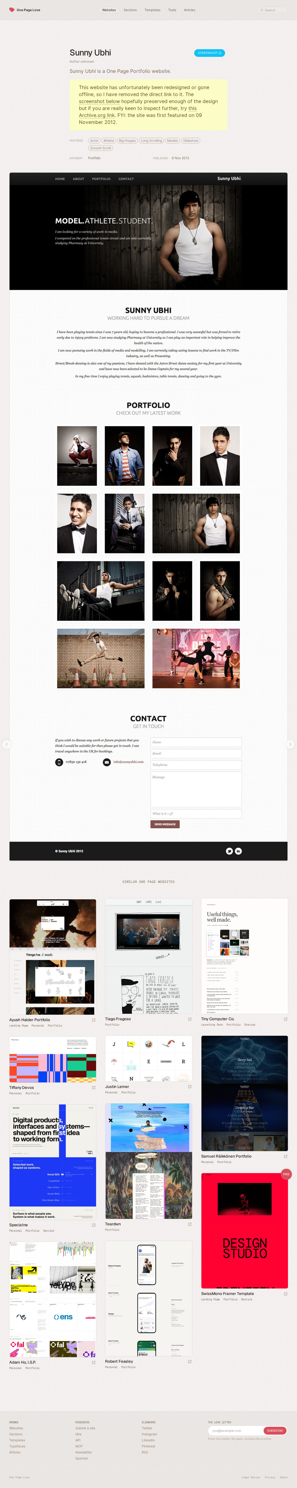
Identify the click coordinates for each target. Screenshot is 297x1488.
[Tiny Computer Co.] (244, 956)
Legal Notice (251, 1477)
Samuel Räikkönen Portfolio (226, 1156)
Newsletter (83, 1452)
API (78, 1440)
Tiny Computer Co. (218, 1018)
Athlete (108, 140)
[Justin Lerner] (148, 1059)
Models (172, 140)
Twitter (147, 1428)
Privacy (270, 1477)
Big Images (127, 140)
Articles (14, 1452)
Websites (16, 1428)
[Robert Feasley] (148, 1299)
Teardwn (113, 1224)
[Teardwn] (148, 1161)
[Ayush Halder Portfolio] (52, 957)
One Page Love (28, 10)
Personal (38, 1025)
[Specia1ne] (52, 1162)
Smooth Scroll (100, 148)
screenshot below (99, 101)
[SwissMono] (244, 1231)
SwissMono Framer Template (227, 1293)
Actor (94, 140)
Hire (78, 1434)
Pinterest (148, 1446)
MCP (79, 1446)
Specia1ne (18, 1224)
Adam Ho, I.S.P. (22, 1362)
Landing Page (18, 1025)
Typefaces (17, 1446)
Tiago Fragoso (118, 1018)
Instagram (149, 1434)
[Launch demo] (286, 1294)
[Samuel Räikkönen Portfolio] (244, 1094)
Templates (17, 1440)
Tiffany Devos (21, 1087)
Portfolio (94, 158)
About (284, 1477)
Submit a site (85, 1428)
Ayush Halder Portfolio (29, 1019)
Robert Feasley (119, 1361)
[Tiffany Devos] (52, 1059)
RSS (145, 1452)
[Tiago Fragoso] (148, 956)
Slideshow (190, 140)
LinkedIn (148, 1440)
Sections (15, 1434)
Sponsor (81, 1458)
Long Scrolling (151, 140)
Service (48, 1230)
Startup (249, 1024)
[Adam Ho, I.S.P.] (52, 1300)
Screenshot (208, 53)
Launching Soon (212, 1024)
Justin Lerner (117, 1086)
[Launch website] (190, 1019)
